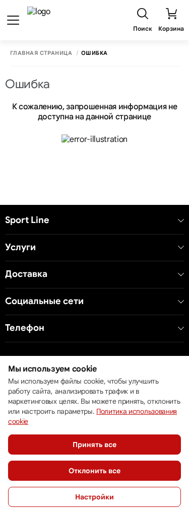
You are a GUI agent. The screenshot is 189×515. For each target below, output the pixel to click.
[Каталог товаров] (13, 20)
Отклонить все (94, 470)
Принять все (94, 444)
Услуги (20, 247)
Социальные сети (44, 301)
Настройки (94, 496)
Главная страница (41, 53)
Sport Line (27, 220)
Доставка (26, 274)
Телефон (24, 328)
